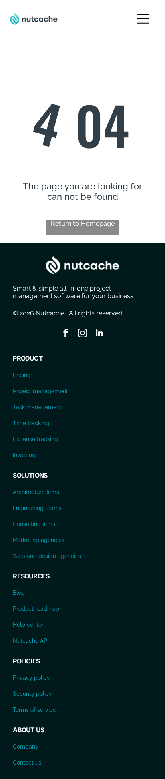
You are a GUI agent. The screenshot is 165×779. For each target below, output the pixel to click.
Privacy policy (31, 678)
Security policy (32, 694)
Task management (37, 407)
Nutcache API (31, 641)
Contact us (27, 762)
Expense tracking (35, 439)
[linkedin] (99, 334)
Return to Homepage (83, 223)
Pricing (22, 375)
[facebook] (65, 334)
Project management (40, 391)
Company (25, 746)
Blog (19, 593)
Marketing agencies (38, 540)
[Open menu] (143, 19)
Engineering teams (37, 508)
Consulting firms (34, 524)
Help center (28, 625)
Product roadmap (36, 609)
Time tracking (31, 423)
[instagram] (82, 334)
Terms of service (34, 710)
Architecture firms (36, 492)
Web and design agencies (47, 556)
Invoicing (24, 455)
